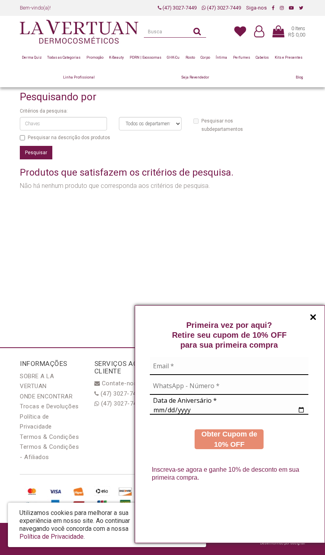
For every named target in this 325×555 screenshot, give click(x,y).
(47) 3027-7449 (179, 8)
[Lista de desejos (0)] (240, 31)
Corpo (205, 57)
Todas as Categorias (63, 57)
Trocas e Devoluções (49, 406)
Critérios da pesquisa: (44, 111)
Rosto (190, 57)
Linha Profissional (79, 77)
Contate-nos (118, 383)
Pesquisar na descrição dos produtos (69, 137)
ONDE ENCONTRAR (46, 396)
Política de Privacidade (51, 536)
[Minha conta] (259, 31)
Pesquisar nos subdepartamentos (222, 125)
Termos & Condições (49, 436)
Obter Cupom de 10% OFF (229, 439)
